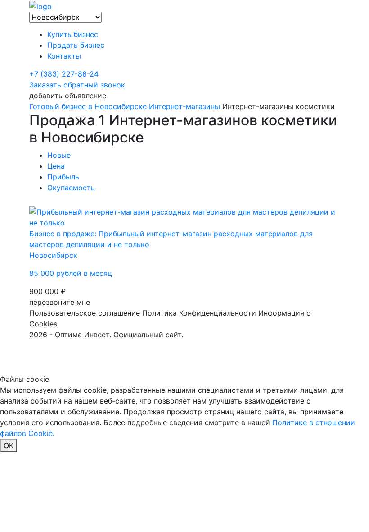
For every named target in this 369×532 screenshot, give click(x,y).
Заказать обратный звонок (77, 84)
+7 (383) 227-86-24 (64, 73)
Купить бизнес (72, 34)
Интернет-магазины (184, 106)
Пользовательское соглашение (84, 312)
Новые (59, 155)
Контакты (64, 55)
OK (9, 445)
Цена (56, 165)
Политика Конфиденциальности (199, 312)
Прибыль (63, 176)
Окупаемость (71, 187)
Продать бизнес (75, 45)
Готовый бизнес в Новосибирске (88, 106)
